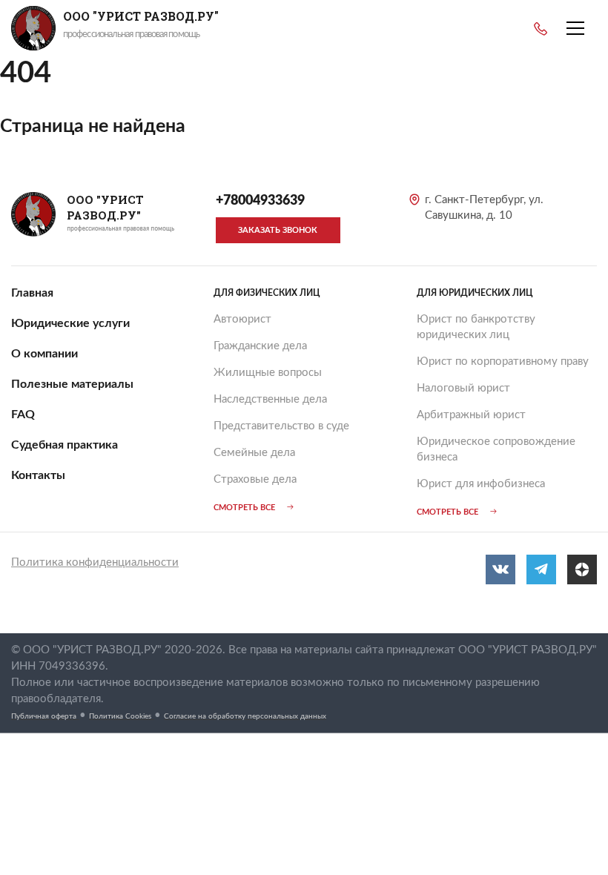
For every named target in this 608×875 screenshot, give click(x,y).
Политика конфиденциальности (95, 562)
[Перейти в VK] (500, 569)
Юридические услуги (70, 323)
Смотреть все (244, 507)
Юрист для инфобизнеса (481, 483)
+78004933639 (540, 29)
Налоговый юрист (463, 388)
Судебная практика (64, 445)
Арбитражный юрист (471, 414)
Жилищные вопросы (268, 372)
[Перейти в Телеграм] (541, 569)
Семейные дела (254, 452)
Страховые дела (255, 479)
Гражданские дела (260, 345)
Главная (32, 293)
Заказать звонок (277, 230)
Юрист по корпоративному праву (503, 361)
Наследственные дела (270, 399)
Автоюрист (242, 319)
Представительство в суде (281, 426)
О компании (44, 354)
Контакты (38, 475)
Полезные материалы (72, 384)
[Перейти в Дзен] (582, 569)
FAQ (23, 414)
